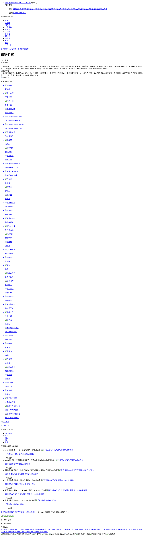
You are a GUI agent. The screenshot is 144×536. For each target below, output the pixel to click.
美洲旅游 (22, 9)
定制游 (7, 29)
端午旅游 (38, 529)
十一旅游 (58, 529)
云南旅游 (12, 49)
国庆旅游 (51, 529)
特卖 (6, 43)
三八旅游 (17, 529)
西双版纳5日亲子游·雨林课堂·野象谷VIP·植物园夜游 (24, 494)
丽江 (6, 438)
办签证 (7, 34)
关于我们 (4, 512)
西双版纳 (8, 433)
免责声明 (17, 512)
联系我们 (22, 13)
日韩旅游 (36, 9)
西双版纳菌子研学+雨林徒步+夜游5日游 (20, 484)
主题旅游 (97, 9)
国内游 (7, 25)
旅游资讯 (17, 532)
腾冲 (6, 440)
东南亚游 (49, 9)
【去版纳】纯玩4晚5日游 (14, 504)
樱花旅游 (119, 529)
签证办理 (103, 9)
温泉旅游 (65, 529)
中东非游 (43, 9)
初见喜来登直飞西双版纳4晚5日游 (17, 464)
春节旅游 (11, 529)
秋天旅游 (71, 529)
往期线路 (4, 532)
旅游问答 (44, 532)
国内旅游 (83, 9)
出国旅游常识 (36, 532)
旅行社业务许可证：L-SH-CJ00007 (18, 3)
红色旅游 (139, 529)
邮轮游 (7, 36)
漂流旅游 (92, 529)
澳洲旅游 (29, 9)
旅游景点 (11, 532)
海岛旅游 (63, 9)
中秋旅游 (44, 529)
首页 (6, 20)
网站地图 (31, 512)
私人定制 (76, 9)
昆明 (6, 436)
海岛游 (7, 38)
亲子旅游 (105, 529)
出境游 (7, 23)
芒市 (6, 442)
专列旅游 (112, 529)
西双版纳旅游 (23, 49)
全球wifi (8, 45)
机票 (6, 40)
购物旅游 (98, 529)
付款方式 (24, 512)
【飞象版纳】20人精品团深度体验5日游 (20, 454)
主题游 (7, 32)
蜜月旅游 (85, 529)
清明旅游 (24, 529)
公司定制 (70, 9)
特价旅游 (125, 529)
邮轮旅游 (56, 9)
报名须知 (16, 13)
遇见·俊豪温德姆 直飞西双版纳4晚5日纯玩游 (21, 474)
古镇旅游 (132, 529)
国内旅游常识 (26, 532)
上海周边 (90, 9)
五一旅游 (31, 529)
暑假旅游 (78, 529)
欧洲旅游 (16, 9)
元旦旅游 (4, 529)
